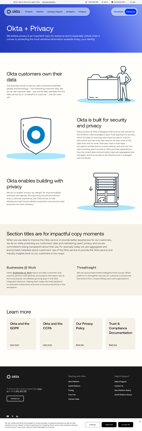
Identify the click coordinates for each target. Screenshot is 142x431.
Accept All (126, 425)
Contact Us (119, 386)
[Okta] (13, 11)
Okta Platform (73, 381)
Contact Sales (73, 399)
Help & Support (121, 381)
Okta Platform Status (123, 390)
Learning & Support (54, 12)
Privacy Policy (43, 427)
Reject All (109, 425)
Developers (70, 12)
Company (82, 12)
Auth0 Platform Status (123, 395)
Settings (92, 425)
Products (29, 12)
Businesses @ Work (22, 272)
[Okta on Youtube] (8, 416)
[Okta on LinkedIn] (17, 416)
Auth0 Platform (74, 386)
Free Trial (71, 395)
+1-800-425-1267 (20, 391)
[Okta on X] (12, 416)
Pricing (71, 390)
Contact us (130, 12)
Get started (118, 12)
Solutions (39, 12)
